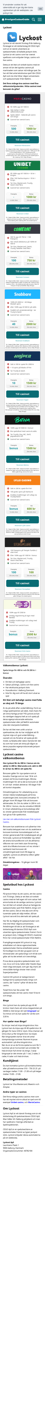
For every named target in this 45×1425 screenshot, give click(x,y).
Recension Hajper (22, 400)
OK (40, 9)
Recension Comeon (22, 277)
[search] (33, 19)
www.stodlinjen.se (34, 149)
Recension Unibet (22, 214)
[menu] (40, 19)
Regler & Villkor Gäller (14, 149)
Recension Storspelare (22, 589)
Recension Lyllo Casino (22, 525)
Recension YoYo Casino (22, 651)
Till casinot (22, 139)
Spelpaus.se (9, 151)
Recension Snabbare (23, 341)
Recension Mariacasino (22, 145)
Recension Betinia (22, 465)
